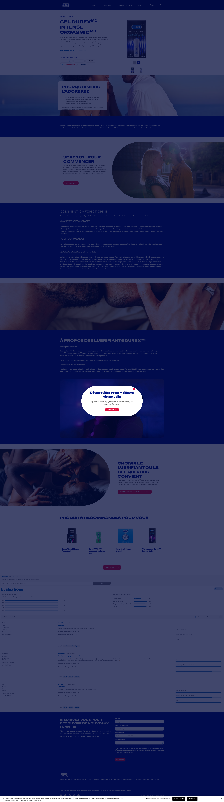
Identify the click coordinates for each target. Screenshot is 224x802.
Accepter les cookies (178, 798)
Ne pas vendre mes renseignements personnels (158, 798)
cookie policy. (37, 800)
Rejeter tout (192, 798)
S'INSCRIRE (112, 409)
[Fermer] (221, 799)
